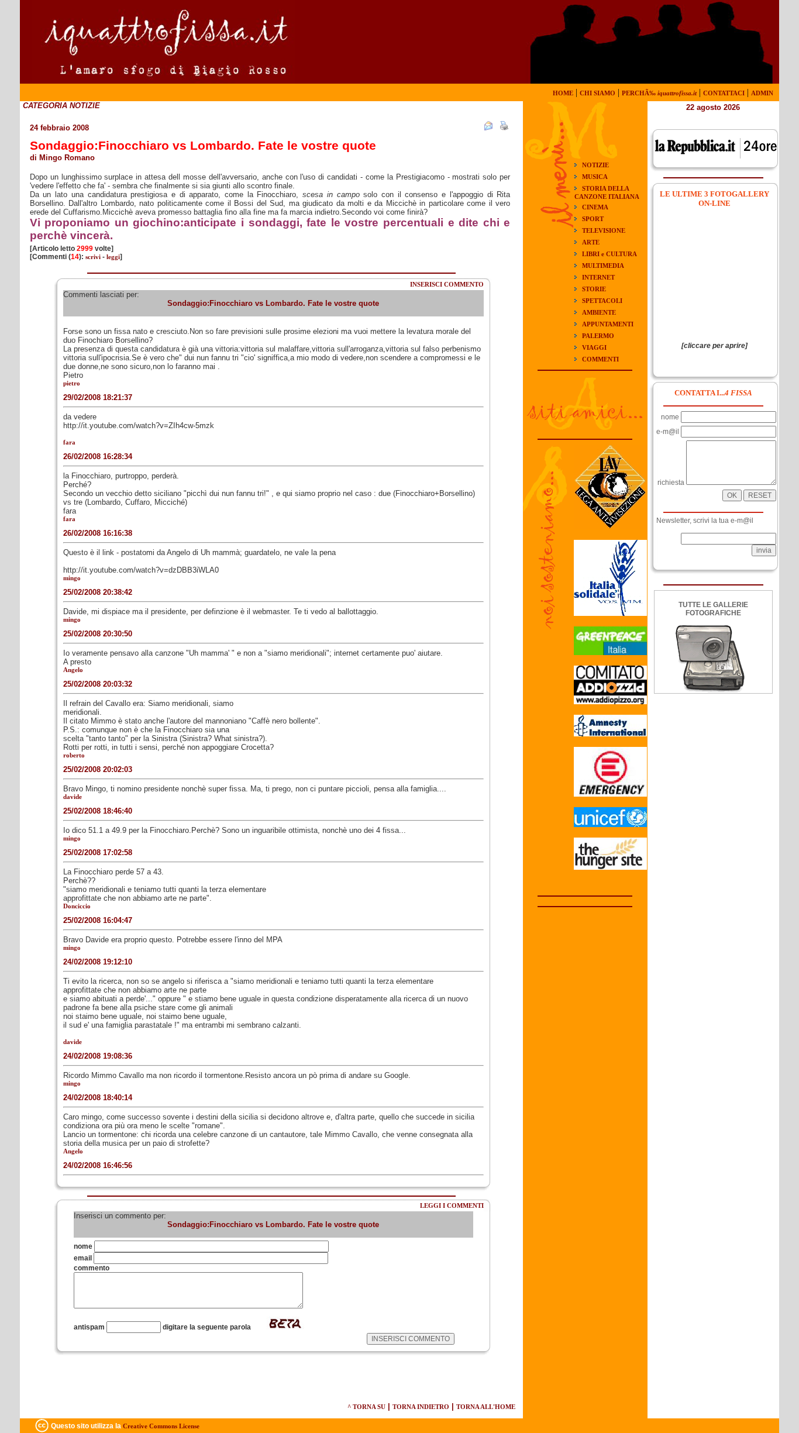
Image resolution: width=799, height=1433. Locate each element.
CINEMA (595, 207)
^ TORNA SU (366, 1406)
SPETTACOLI (602, 300)
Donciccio (77, 906)
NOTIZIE (595, 164)
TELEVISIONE (603, 230)
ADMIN (762, 93)
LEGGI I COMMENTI (452, 1205)
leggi (113, 256)
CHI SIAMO (597, 93)
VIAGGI (594, 347)
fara (69, 442)
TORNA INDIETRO (420, 1406)
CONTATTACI (724, 93)
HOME (563, 93)
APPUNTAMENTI (607, 324)
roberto (74, 755)
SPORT (593, 218)
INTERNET (598, 277)
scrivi (93, 256)
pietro (71, 383)
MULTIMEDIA (603, 265)
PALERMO (598, 335)
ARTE (591, 242)
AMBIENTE (599, 312)
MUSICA (595, 176)
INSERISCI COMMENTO (447, 284)
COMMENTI (600, 359)
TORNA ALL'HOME (485, 1406)
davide (72, 796)
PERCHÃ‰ (659, 93)
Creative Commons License (161, 1425)
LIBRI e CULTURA (609, 253)
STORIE (594, 288)
